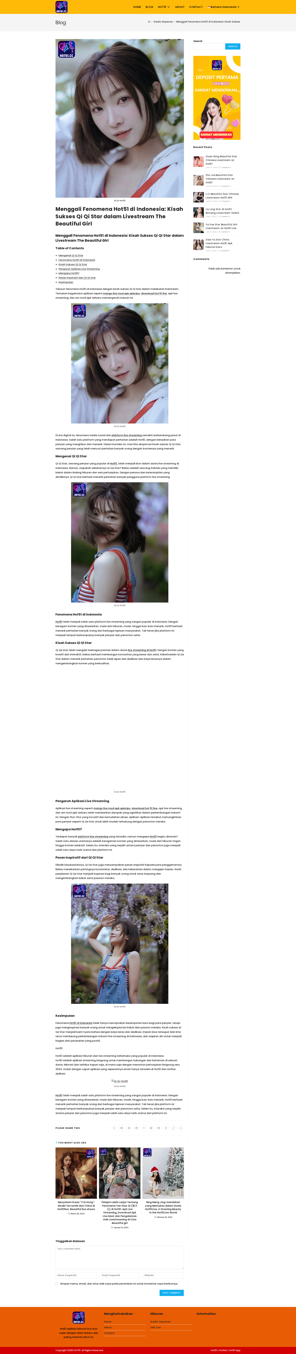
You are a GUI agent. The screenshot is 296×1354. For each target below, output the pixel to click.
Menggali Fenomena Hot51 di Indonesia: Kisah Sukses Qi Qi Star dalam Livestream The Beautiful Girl (236, 21)
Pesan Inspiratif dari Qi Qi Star (77, 278)
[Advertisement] (216, 300)
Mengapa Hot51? (69, 273)
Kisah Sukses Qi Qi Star (73, 264)
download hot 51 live (154, 293)
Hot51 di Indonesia (80, 907)
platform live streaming (127, 435)
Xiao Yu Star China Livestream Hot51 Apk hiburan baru (219, 243)
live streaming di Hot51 (142, 650)
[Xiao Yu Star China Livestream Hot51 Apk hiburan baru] (198, 245)
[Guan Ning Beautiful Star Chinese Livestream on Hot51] (198, 161)
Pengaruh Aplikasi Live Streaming (79, 269)
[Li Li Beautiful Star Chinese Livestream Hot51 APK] (198, 197)
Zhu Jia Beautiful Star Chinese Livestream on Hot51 (220, 178)
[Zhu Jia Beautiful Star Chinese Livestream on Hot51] (198, 180)
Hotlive (223, 1234)
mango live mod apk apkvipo (121, 293)
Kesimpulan (66, 282)
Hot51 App (234, 1234)
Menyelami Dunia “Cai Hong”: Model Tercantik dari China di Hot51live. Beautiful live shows (76, 1090)
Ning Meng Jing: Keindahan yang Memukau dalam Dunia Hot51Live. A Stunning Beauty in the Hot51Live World (163, 1092)
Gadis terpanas (160, 1206)
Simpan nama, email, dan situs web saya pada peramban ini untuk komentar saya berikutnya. (119, 1168)
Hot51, (113, 463)
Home (107, 1206)
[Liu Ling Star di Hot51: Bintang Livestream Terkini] (198, 212)
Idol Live (155, 1211)
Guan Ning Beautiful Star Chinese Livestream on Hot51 (221, 160)
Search (197, 41)
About (108, 1211)
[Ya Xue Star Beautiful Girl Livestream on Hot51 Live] (198, 228)
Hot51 (59, 622)
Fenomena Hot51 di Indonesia (77, 260)
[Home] (149, 21)
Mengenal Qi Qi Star (71, 255)
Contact (109, 1217)
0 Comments (225, 167)
